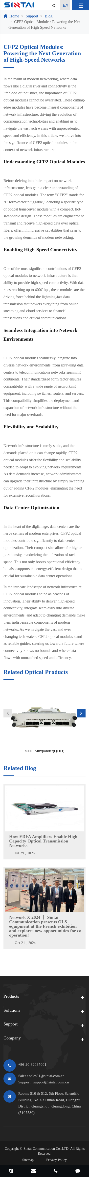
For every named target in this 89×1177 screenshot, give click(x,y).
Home (14, 16)
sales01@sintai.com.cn (47, 1076)
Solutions (11, 1010)
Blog (48, 16)
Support (32, 16)
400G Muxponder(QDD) (44, 751)
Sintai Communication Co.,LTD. (46, 1148)
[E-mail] (33, 1171)
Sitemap (28, 1160)
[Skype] (11, 1171)
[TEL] (56, 1171)
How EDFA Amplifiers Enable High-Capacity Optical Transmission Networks (44, 841)
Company (12, 1038)
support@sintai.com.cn (51, 1082)
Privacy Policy (56, 1160)
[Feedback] (78, 1171)
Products (11, 996)
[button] (7, 713)
